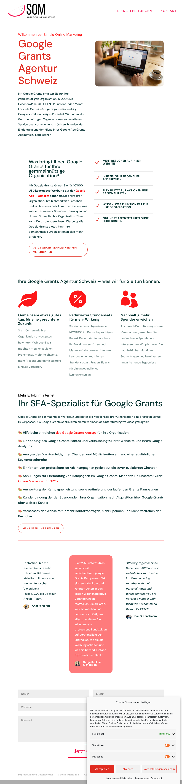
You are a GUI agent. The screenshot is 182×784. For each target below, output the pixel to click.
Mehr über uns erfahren (41, 528)
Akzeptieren (102, 768)
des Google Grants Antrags (76, 433)
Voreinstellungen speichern (159, 768)
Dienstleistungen (134, 11)
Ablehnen (127, 768)
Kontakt (169, 11)
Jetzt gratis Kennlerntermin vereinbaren (55, 250)
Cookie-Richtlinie (68, 774)
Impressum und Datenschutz (119, 778)
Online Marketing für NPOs (38, 481)
